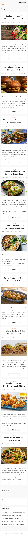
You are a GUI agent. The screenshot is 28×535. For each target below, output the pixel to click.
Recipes (14, 14)
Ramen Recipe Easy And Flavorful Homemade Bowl (13, 524)
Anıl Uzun (22, 2)
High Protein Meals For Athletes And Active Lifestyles (13, 512)
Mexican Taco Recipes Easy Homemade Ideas (12, 518)
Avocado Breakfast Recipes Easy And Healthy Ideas (13, 521)
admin (15, 22)
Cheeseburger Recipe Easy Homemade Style (11, 515)
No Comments (23, 22)
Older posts (6, 490)
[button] (3, 4)
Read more (14, 58)
